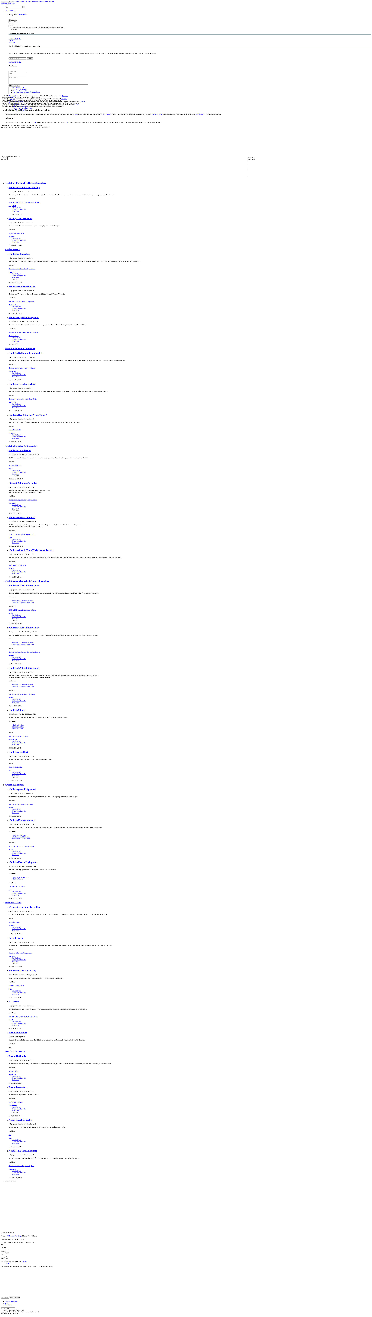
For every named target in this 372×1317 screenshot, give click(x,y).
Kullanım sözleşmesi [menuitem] (11, 1301)
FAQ (35, 122)
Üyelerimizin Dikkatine (16, 1102)
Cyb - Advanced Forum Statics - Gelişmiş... (22, 694)
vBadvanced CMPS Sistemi (20, 837)
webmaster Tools (13, 902)
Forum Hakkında (17, 1056)
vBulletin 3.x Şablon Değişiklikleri (23, 686)
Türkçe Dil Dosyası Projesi (17, 886)
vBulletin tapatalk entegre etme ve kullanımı (22, 368)
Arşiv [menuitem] (6, 1303)
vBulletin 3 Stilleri (18, 727)
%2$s (25, 1261)
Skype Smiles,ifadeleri (15, 767)
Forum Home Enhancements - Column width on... (24, 332)
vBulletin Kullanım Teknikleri (20, 348)
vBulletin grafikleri (18, 752)
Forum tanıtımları (18, 1032)
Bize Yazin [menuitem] (8, 1305)
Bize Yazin (12, 42)
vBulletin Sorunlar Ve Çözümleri (21, 446)
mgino (7, 1263)
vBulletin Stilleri (17, 710)
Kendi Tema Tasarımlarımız (23, 1150)
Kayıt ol (11, 40)
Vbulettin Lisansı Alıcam (16, 986)
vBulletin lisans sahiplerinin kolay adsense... (22, 269)
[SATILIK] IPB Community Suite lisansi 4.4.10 (23, 1016)
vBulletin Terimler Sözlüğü (22, 384)
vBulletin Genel (12, 249)
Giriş (18, 87)
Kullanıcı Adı (13, 20)
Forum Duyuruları (18, 1087)
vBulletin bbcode (17, 879)
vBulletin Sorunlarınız (20, 450)
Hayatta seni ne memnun (16, 233)
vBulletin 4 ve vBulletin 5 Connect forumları (27, 581)
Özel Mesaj (15, 211)
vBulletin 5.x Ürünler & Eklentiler (22, 600)
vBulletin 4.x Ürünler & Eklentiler (22, 642)
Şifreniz (11, 24)
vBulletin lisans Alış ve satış (22, 970)
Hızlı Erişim (5, 1297)
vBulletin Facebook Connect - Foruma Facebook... (24, 652)
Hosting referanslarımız (20, 218)
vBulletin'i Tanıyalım (19, 254)
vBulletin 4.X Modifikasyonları (24, 627)
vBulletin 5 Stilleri (18, 725)
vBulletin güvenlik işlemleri (22, 789)
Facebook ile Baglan (15, 39)
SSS (76, 114)
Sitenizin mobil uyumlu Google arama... (21, 953)
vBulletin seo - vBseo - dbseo (21, 838)
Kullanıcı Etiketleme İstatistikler (22, 108)
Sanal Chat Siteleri (14, 922)
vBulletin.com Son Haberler (22, 286)
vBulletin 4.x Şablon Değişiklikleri (23, 644)
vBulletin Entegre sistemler (22, 820)
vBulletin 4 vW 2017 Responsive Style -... (21, 1166)
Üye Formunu (107, 114)
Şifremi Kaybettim (157, 114)
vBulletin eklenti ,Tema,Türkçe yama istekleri (31, 550)
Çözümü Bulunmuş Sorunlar (23, 483)
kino (10, 1135)
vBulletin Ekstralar (14, 784)
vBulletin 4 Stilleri (18, 728)
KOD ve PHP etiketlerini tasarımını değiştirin (22, 610)
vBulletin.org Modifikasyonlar (24, 317)
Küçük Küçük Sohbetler (21, 1120)
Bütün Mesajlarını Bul (19, 209)
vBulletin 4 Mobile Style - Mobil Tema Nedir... (23, 399)
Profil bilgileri (16, 207)
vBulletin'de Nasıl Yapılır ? (22, 517)
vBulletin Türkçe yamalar (20, 877)
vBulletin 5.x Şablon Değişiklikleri (23, 602)
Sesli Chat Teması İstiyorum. (17, 565)
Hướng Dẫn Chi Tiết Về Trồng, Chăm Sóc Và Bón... (25, 202)
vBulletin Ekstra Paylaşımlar (23, 862)
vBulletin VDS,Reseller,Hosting (24, 187)
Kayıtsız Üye (22, 14)
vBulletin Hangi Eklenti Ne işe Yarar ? (28, 415)
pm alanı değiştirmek (15, 465)
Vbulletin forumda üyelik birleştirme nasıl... (22, 534)
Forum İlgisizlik (13, 1071)
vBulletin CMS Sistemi (19, 835)
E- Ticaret (14, 1001)
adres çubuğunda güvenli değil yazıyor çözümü (23, 500)
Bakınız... (65, 96)
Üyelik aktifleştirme (25, 91)
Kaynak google (16, 938)
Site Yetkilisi (200, 114)
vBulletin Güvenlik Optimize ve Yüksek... (21, 804)
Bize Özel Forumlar (15, 1051)
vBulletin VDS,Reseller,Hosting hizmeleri (25, 183)
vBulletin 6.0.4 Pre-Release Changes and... (22, 301)
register (67, 122)
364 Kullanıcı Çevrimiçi (13, 1236)
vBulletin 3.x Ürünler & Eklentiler (22, 685)
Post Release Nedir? (15, 430)
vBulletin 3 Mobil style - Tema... (18, 736)
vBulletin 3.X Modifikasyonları (24, 668)
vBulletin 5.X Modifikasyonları (24, 585)
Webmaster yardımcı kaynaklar (24, 907)
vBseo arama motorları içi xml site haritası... (22, 846)
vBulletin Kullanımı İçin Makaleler (26, 353)
